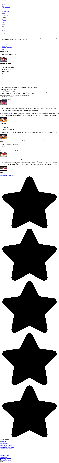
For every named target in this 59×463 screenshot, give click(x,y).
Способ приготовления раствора (6, 45)
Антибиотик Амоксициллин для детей (5, 444)
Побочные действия (4, 46)
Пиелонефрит (3, 98)
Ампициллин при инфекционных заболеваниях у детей (7, 446)
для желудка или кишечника (6, 23)
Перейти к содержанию (3, 0)
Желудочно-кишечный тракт (6, 7)
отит (8, 66)
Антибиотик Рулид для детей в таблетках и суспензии (7, 447)
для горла (4, 22)
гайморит (15, 66)
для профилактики (5, 25)
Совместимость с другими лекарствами (7, 47)
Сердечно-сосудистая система (7, 14)
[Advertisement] (29, 82)
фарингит (13, 66)
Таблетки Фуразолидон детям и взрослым (5, 458)
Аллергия (4, 6)
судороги (45, 150)
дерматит (6, 175)
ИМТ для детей (3, 4)
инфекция (9, 175)
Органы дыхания (5, 13)
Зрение (4, 8)
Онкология (4, 12)
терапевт (15, 175)
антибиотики (4, 20)
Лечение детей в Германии (7, 18)
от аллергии (4, 27)
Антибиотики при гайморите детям (4, 459)
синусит (10, 66)
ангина (1, 175)
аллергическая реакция (10, 113)
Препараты (3, 19)
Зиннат (2, 162)
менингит (4, 91)
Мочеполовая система (6, 11)
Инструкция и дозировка (5, 44)
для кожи (4, 24)
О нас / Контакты (5, 31)
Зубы (3, 9)
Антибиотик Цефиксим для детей (4, 455)
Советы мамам (3, 30)
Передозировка (3, 48)
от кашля (4, 28)
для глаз (4, 21)
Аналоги (3, 49)
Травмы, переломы (5, 15)
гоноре (4, 90)
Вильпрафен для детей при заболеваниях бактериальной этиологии (8, 440)
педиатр (13, 175)
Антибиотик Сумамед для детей (4, 443)
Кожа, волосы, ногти (5, 10)
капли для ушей (5, 26)
